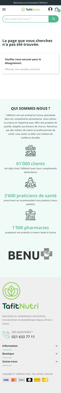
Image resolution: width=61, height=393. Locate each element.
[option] (30, 253)
